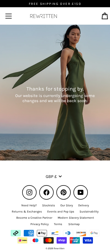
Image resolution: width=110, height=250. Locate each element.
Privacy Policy (39, 224)
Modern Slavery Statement (76, 217)
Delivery (83, 205)
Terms (58, 224)
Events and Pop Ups (60, 211)
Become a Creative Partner (34, 217)
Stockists (48, 205)
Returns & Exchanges (27, 211)
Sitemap (74, 224)
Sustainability (89, 211)
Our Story (66, 205)
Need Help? (29, 205)
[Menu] (8, 16)
